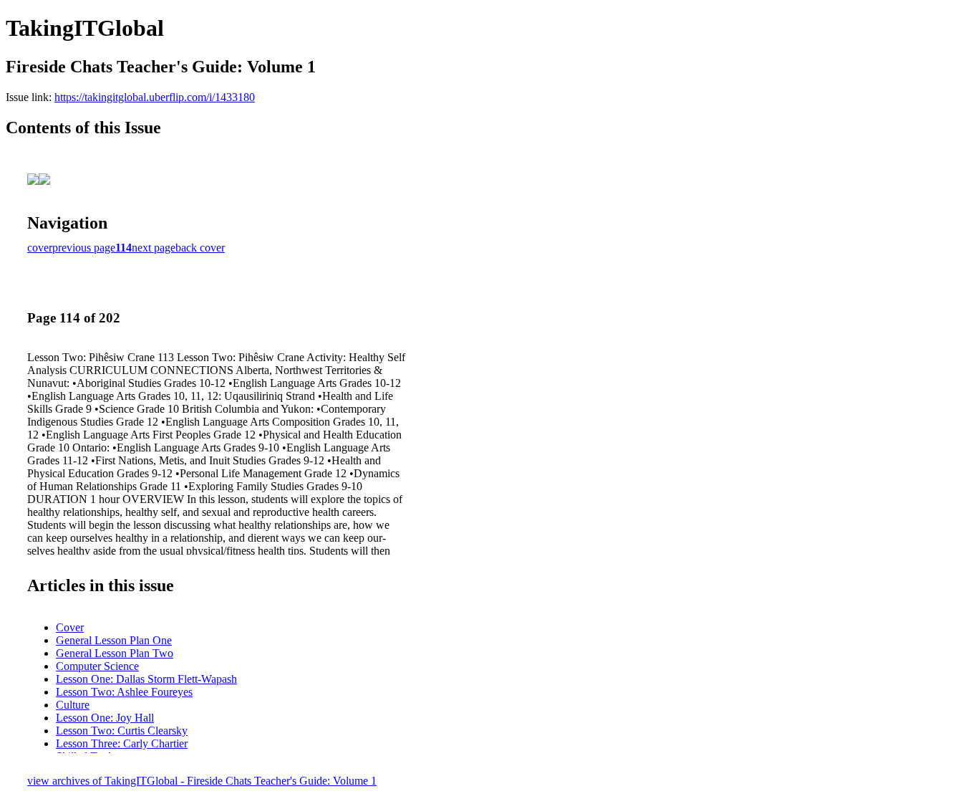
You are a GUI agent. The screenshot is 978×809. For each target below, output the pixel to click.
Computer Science (97, 666)
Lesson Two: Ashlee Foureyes (124, 692)
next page (153, 247)
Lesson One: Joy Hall (105, 718)
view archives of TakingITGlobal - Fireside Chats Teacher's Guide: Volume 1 (202, 781)
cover (39, 247)
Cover (70, 627)
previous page (83, 247)
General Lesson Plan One (114, 640)
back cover (200, 247)
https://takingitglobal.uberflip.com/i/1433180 (154, 97)
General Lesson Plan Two (114, 653)
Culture (72, 705)
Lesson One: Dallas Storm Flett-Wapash (146, 679)
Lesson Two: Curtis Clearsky (122, 730)
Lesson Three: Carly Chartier (122, 743)
